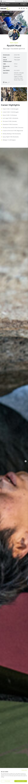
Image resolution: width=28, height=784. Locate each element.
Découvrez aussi (21, 1)
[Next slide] (26, 461)
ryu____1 (7, 82)
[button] (3, 1)
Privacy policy (24, 770)
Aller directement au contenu (12, 1)
